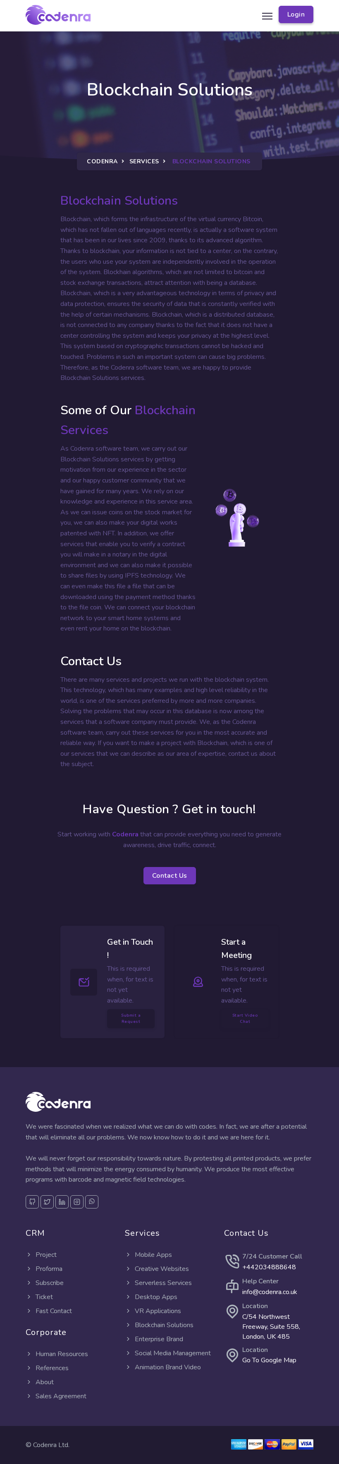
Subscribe (49, 1282)
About (44, 1382)
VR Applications (157, 1311)
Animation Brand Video (167, 1367)
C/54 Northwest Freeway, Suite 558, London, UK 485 (271, 1326)
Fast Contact (53, 1311)
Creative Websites (161, 1268)
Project (45, 1254)
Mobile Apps (152, 1254)
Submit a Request (131, 1019)
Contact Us (169, 875)
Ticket (43, 1297)
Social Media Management (172, 1353)
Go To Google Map (269, 1360)
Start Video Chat (245, 1019)
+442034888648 (269, 1267)
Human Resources (61, 1354)
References (51, 1368)
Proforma (48, 1268)
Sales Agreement (60, 1396)
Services (144, 161)
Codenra (102, 161)
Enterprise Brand (158, 1339)
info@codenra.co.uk (269, 1292)
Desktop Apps (155, 1297)
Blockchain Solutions (163, 1325)
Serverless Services (162, 1282)
